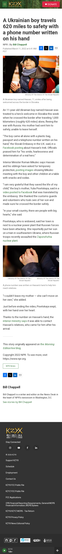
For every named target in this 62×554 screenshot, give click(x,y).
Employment (11, 473)
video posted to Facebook (17, 192)
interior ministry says (15, 320)
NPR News (10, 366)
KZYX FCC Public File (15, 485)
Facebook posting (13, 147)
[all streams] (58, 550)
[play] (4, 550)
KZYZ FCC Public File (15, 491)
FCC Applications (13, 497)
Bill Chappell (20, 44)
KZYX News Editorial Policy (18, 523)
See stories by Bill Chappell (17, 402)
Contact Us (11, 479)
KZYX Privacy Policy (15, 517)
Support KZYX (12, 460)
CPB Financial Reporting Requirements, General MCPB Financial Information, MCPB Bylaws (30, 504)
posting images (24, 170)
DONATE (52, 4)
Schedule (10, 467)
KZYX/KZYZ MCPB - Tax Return (20, 511)
